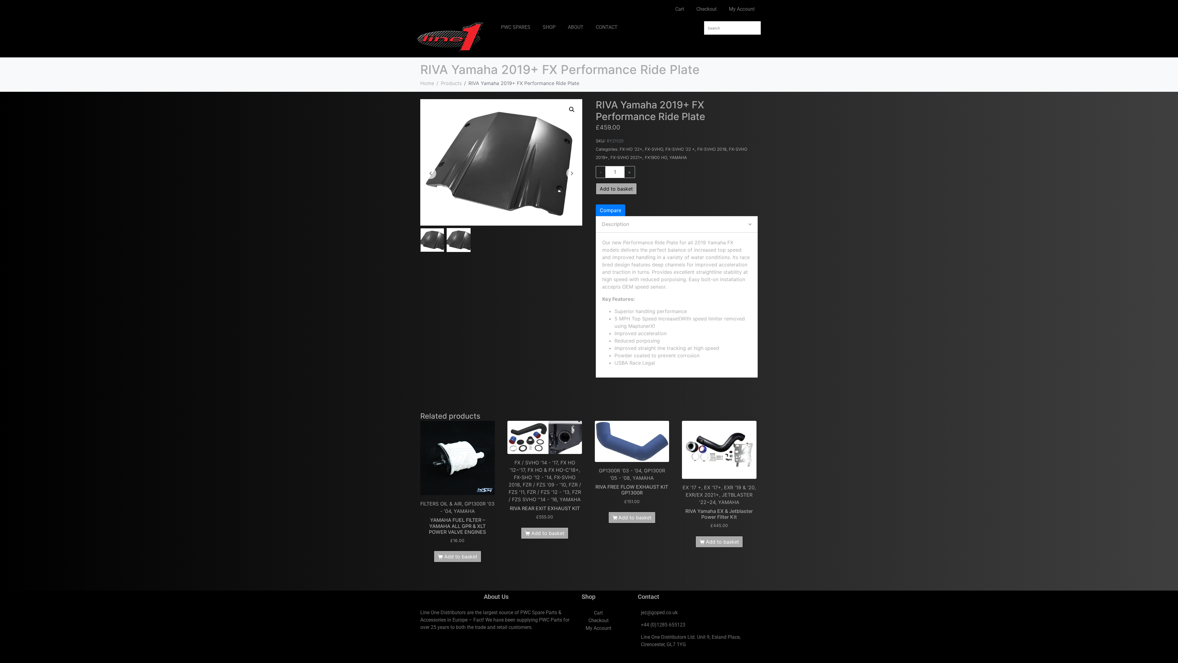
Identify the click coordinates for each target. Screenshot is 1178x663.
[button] (571, 109)
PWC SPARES (515, 27)
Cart (679, 9)
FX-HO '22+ (631, 149)
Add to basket (616, 189)
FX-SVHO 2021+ (626, 157)
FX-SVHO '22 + (680, 149)
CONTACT (607, 27)
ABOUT (575, 27)
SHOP (549, 27)
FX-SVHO (654, 149)
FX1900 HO (656, 157)
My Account (742, 9)
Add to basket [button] (460, 556)
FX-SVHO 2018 (711, 149)
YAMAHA (678, 157)
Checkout (706, 9)
